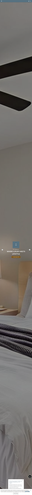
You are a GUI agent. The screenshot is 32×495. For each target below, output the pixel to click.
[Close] (31, 490)
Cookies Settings (16, 493)
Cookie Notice (27, 491)
